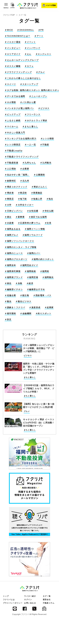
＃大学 (8, 205)
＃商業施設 (36, 193)
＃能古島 (24, 295)
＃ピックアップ (13, 114)
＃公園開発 (39, 175)
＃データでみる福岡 (15, 96)
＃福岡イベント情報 (35, 229)
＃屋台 (8, 217)
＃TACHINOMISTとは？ (17, 36)
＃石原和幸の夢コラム (29, 223)
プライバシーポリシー (13, 603)
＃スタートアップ (29, 84)
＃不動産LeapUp (13, 151)
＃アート (38, 36)
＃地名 (49, 199)
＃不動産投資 (11, 163)
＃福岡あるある (13, 229)
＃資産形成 (34, 307)
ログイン (28, 599)
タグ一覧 (47, 596)
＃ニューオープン (38, 96)
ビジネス (28, 356)
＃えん (28, 54)
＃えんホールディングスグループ (22, 60)
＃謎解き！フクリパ (15, 307)
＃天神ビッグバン (14, 211)
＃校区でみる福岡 (38, 217)
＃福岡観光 (48, 277)
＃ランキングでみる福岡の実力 (20, 139)
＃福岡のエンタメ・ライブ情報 (20, 247)
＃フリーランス (32, 114)
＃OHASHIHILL (25, 30)
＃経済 (29, 283)
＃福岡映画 (30, 271)
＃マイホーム (11, 126)
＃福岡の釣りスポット (42, 259)
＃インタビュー (13, 48)
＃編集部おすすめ (36, 289)
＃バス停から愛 (28, 102)
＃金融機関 (25, 313)
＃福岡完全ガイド (29, 265)
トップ (6, 596)
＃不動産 (44, 145)
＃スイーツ (10, 84)
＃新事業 (20, 217)
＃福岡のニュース (14, 253)
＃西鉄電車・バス (42, 295)
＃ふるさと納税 (13, 120)
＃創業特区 (10, 181)
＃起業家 (49, 307)
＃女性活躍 (32, 211)
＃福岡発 (44, 271)
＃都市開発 (10, 313)
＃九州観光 (45, 163)
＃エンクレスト (43, 54)
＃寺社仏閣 (48, 211)
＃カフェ (29, 66)
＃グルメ (40, 72)
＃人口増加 (10, 169)
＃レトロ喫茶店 (13, 145)
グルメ (27, 411)
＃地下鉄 (22, 199)
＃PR (41, 30)
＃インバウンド (32, 48)
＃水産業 (9, 223)
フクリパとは (9, 599)
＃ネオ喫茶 (10, 102)
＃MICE (9, 30)
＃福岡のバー (33, 253)
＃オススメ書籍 (13, 66)
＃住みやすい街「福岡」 (17, 175)
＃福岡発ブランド (14, 277)
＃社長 (48, 223)
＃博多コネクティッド (16, 187)
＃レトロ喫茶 (47, 139)
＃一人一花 (30, 145)
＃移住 (8, 283)
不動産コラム (49, 603)
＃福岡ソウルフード (32, 235)
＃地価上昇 (36, 199)
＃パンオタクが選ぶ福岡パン (19, 108)
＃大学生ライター (25, 205)
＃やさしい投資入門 (15, 132)
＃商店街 (22, 193)
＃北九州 (24, 181)
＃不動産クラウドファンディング (22, 157)
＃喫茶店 (9, 199)
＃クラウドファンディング (18, 72)
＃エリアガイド (13, 54)
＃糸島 (19, 283)
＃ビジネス (44, 108)
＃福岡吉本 (10, 265)
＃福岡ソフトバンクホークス (19, 241)
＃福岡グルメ (11, 235)
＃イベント (30, 42)
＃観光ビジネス (23, 301)
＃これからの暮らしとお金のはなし (23, 78)
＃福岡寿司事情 (13, 271)
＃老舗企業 (10, 295)
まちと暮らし (30, 377)
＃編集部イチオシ (14, 289)
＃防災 (8, 319)
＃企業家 (24, 169)
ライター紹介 (30, 596)
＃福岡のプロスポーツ (16, 259)
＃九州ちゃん (29, 163)
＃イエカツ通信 (13, 42)
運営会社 (47, 599)
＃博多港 (9, 193)
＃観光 (8, 301)
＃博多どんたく (39, 187)
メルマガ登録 (51, 5)
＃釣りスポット (43, 313)
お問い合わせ (30, 603)
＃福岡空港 (32, 277)
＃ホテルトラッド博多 (36, 120)
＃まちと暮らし (30, 126)
